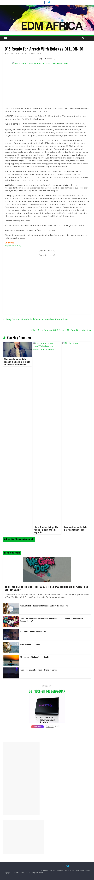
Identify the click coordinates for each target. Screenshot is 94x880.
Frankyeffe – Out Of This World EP (33, 631)
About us (44, 870)
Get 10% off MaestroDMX (47, 691)
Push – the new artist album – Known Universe (38, 670)
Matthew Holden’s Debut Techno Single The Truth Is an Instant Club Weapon (17, 362)
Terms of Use (69, 870)
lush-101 (12, 53)
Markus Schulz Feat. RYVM (30, 644)
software (30, 53)
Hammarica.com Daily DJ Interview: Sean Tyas (76, 528)
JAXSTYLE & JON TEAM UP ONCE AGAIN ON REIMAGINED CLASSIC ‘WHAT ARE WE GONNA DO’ (46, 588)
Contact (88, 870)
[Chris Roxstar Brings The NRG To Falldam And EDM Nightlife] (47, 343)
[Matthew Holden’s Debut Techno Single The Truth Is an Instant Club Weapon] (17, 343)
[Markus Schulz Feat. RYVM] (11, 643)
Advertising (80, 870)
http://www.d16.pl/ (13, 245)
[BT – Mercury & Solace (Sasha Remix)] (11, 656)
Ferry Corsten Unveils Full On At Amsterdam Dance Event (36, 319)
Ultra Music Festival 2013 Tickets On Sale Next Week (61, 330)
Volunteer (60, 870)
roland (18, 53)
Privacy (52, 870)
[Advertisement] (21, 778)
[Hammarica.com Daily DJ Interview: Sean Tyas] (76, 343)
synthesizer (37, 53)
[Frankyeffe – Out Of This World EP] (11, 630)
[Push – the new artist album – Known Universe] (11, 669)
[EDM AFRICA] (47, 18)
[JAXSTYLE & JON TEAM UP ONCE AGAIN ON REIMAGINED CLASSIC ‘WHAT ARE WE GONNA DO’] (47, 558)
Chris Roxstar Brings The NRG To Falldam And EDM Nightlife (46, 530)
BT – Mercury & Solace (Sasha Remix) (34, 657)
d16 (8, 53)
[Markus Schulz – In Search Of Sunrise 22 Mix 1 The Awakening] (11, 605)
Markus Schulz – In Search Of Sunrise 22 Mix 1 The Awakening (44, 606)
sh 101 (24, 53)
